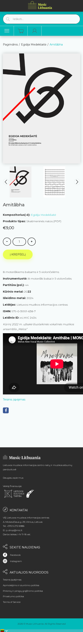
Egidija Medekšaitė (33, 44)
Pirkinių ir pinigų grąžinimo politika (23, 590)
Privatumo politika (13, 596)
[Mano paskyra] (35, 31)
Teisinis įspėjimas (14, 399)
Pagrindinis (10, 44)
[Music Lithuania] (40, 5)
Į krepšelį (18, 254)
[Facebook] (6, 410)
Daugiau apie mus (13, 477)
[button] (4, 630)
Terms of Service (11, 602)
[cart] (21, 31)
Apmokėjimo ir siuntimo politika (21, 585)
